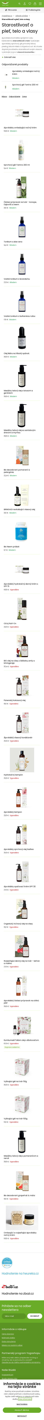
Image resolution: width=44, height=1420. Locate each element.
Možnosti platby (8, 1338)
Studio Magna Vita (9, 1378)
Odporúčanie (14, 96)
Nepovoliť (22, 1416)
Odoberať (34, 1316)
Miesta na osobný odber (12, 1345)
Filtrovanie (12, 10)
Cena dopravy (8, 1334)
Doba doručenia (9, 1341)
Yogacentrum (7, 1375)
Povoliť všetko (22, 1410)
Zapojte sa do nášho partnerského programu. (21, 1362)
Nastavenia (22, 1404)
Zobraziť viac (9, 57)
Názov (4, 96)
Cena (24, 96)
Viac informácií (25, 1399)
